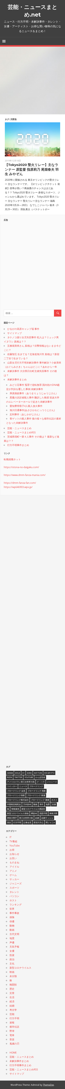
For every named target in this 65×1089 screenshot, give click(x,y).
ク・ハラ (41, 781)
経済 (12, 1001)
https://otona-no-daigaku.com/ (21, 467)
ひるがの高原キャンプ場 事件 (23, 329)
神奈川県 (53, 813)
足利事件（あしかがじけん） (25, 414)
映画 (12, 972)
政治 (12, 959)
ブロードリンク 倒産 (37, 790)
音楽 (12, 1039)
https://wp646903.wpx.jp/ (18, 487)
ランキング (16, 904)
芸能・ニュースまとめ (19, 428)
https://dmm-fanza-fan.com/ (20, 482)
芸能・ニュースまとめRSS (21, 432)
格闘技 (13, 984)
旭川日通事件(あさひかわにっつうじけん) (32, 410)
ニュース (23, 786)
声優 (12, 942)
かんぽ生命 (40, 777)
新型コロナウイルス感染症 (33, 808)
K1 (23, 773)
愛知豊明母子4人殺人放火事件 (26, 406)
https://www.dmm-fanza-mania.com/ (25, 475)
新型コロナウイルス (20, 967)
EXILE (17, 773)
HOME (13, 1052)
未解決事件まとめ (17, 379)
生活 (12, 997)
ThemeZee (48, 1084)
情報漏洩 (15, 808)
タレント (14, 892)
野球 (12, 1031)
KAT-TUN (38, 773)
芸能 (12, 1014)
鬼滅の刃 (14, 1043)
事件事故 (14, 913)
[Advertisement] (32, 80)
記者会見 (27, 822)
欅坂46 (34, 813)
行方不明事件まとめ (18, 445)
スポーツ (14, 887)
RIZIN (9, 777)
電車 (12, 1035)
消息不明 (43, 813)
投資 (12, 955)
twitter (18, 777)
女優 (54, 804)
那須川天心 (38, 822)
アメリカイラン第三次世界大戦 (21, 781)
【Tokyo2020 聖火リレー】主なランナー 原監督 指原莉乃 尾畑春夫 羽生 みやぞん (32, 169)
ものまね (14, 862)
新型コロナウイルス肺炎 (18, 813)
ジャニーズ (52, 781)
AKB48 (10, 773)
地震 (48, 804)
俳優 (12, 921)
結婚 (37, 818)
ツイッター (12, 786)
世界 (12, 908)
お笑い (13, 858)
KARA (29, 773)
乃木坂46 (27, 804)
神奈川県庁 (12, 818)
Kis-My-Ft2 (49, 773)
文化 (12, 963)
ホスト (54, 799)
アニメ (13, 870)
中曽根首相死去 (14, 804)
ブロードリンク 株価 (36, 795)
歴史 (12, 988)
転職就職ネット (12, 459)
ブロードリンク (36, 786)
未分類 (13, 976)
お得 (12, 849)
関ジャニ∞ (50, 822)
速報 (12, 1022)
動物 (12, 925)
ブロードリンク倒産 (16, 795)
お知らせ (14, 854)
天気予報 (14, 946)
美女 (9, 822)
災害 (12, 993)
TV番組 (13, 841)
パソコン (14, 896)
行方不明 (17, 822)
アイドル (14, 866)
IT (10, 837)
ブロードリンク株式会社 (18, 799)
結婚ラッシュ (47, 818)
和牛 (42, 804)
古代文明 (14, 934)
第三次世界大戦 (26, 818)
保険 (12, 917)
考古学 (13, 1010)
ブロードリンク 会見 (16, 790)
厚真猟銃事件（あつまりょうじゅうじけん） (34, 393)
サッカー (14, 879)
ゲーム (13, 875)
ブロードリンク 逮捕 (40, 799)
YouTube (28, 777)
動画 (35, 804)
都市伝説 (14, 1026)
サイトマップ (14, 333)
